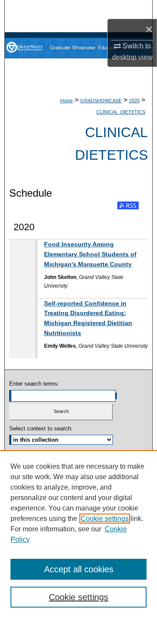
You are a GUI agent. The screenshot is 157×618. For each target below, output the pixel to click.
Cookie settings (105, 518)
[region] (78, 534)
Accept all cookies (78, 569)
